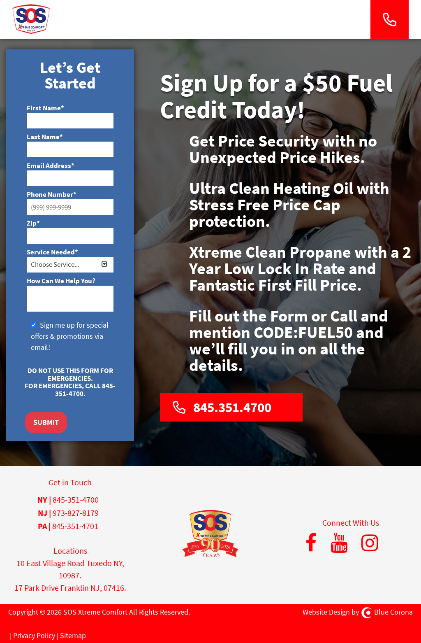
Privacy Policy (34, 635)
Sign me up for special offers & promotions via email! (70, 336)
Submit (46, 422)
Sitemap (73, 635)
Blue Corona (393, 612)
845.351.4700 (232, 407)
